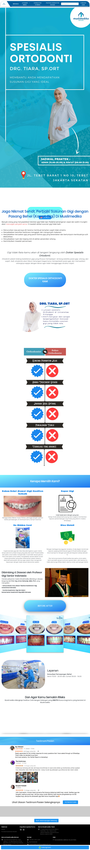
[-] (21, 830)
